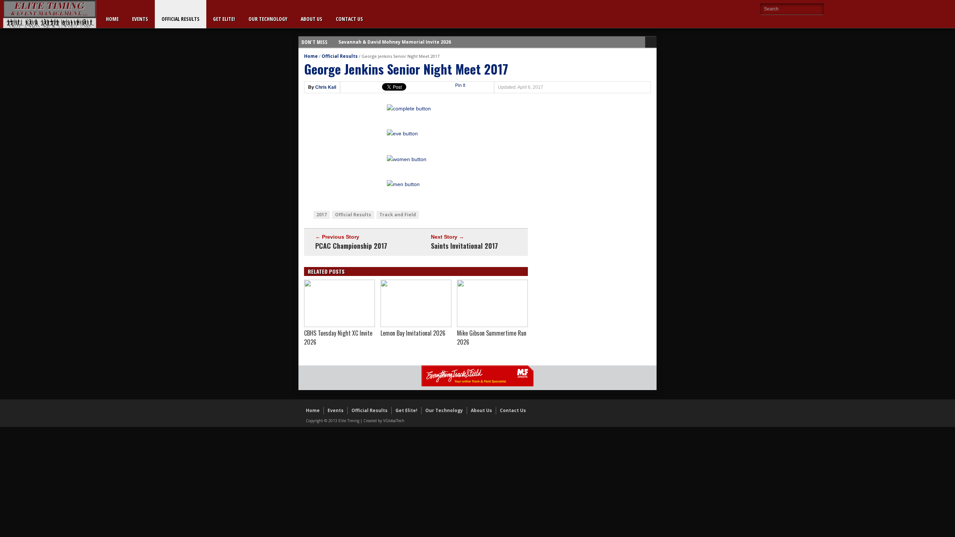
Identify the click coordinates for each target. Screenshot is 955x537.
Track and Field (397, 214)
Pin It (460, 85)
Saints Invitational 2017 (464, 245)
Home (112, 18)
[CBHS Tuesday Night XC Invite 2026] (339, 325)
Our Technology (267, 18)
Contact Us (349, 18)
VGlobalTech (393, 420)
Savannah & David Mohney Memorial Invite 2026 (394, 42)
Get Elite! (224, 18)
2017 (321, 214)
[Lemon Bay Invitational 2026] (416, 325)
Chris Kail (325, 87)
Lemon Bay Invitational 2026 (413, 333)
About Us (311, 18)
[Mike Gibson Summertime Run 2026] (492, 325)
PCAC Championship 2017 (351, 245)
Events (140, 18)
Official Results (181, 18)
